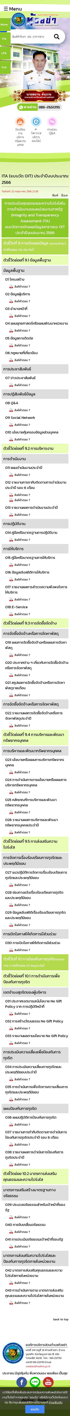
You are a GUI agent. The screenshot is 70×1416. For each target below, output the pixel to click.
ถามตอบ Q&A (52, 131)
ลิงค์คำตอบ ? (22, 286)
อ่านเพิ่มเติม (55, 1402)
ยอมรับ (35, 1409)
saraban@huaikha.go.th (38, 1366)
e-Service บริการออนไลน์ (36, 135)
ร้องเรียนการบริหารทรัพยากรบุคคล (20, 137)
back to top (60, 1319)
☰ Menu (13, 9)
